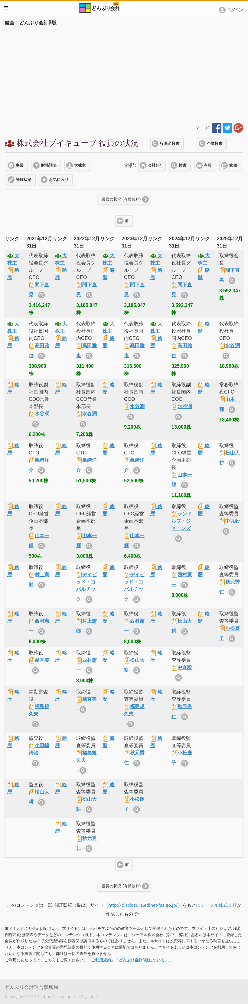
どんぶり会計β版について (142, 960)
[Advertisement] (124, 73)
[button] (231, 10)
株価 (233, 165)
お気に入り (59, 180)
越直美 (42, 660)
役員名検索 (170, 143)
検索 (183, 165)
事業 (20, 165)
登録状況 (23, 180)
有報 (208, 165)
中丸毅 (232, 521)
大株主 (80, 165)
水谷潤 (232, 345)
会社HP (154, 165)
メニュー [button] (6, 8)
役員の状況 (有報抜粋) (121, 199)
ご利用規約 (101, 960)
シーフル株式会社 (219, 905)
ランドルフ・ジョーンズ (181, 521)
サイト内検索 (41, 295)
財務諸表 (49, 165)
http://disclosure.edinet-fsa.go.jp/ (143, 905)
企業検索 (215, 143)
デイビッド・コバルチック (86, 587)
